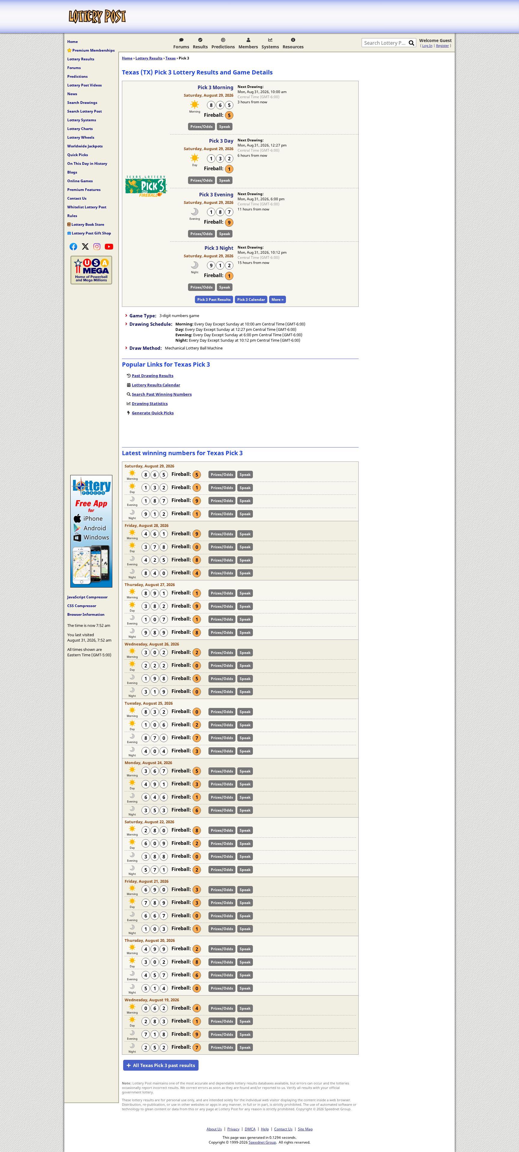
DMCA (250, 1128)
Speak (224, 126)
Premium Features (84, 189)
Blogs (72, 172)
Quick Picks (77, 154)
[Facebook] (73, 246)
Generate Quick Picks (153, 413)
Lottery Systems (81, 119)
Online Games (80, 180)
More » (278, 299)
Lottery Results (80, 59)
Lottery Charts (80, 128)
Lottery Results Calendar (156, 385)
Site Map (305, 1128)
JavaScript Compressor (87, 597)
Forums (181, 47)
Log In (427, 45)
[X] (85, 246)
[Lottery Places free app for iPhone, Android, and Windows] (91, 586)
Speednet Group (262, 1142)
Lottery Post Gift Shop (91, 233)
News (72, 93)
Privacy (233, 1128)
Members (248, 47)
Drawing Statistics (150, 403)
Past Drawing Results (152, 375)
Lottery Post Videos (84, 85)
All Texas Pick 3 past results (164, 1065)
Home (72, 41)
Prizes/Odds (201, 126)
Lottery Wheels (80, 137)
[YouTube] (108, 246)
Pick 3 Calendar (251, 299)
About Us (214, 1128)
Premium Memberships (93, 50)
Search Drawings (82, 102)
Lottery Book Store (87, 224)
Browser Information (86, 614)
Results (200, 47)
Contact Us (76, 198)
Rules (72, 215)
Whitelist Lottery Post (86, 207)
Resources (293, 47)
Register (442, 45)
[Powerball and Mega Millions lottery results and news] (91, 283)
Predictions (223, 47)
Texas (170, 58)
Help (265, 1128)
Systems (270, 47)
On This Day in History (87, 163)
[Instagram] (96, 246)
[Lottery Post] (97, 17)
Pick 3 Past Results (214, 299)
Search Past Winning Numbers (162, 394)
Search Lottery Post (84, 111)
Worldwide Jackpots (85, 146)
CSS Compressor (81, 605)
